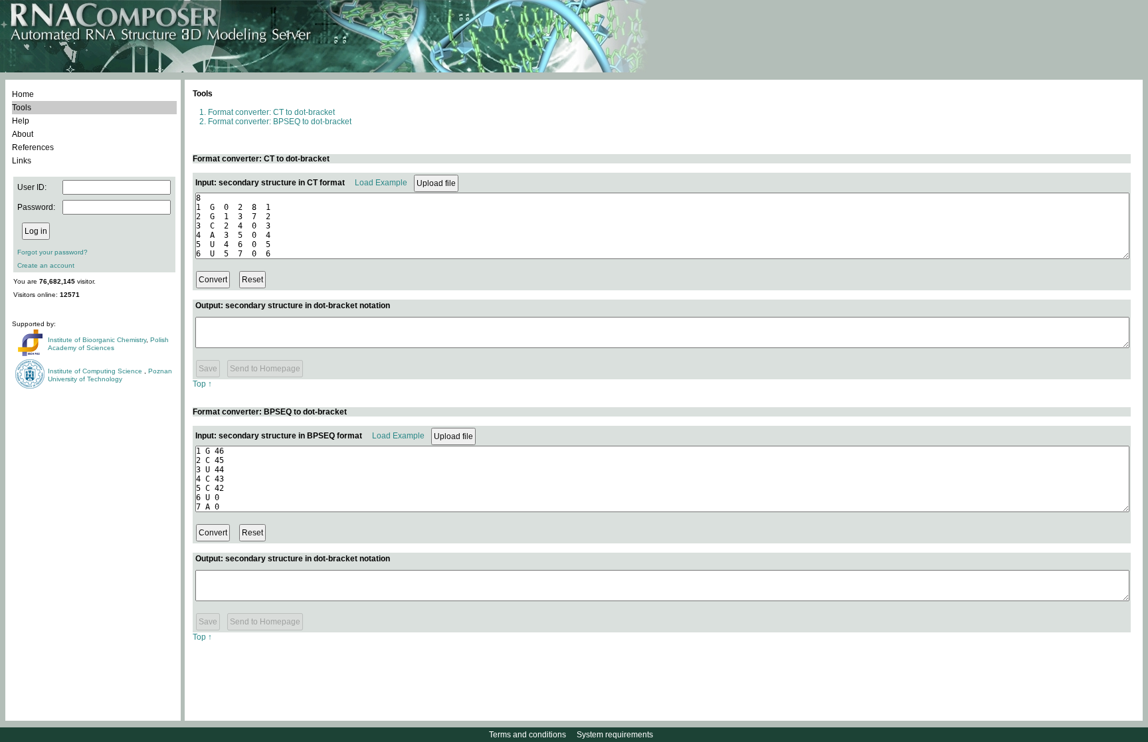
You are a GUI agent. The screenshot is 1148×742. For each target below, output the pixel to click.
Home (23, 94)
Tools (21, 107)
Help (20, 121)
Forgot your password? (52, 252)
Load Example (381, 182)
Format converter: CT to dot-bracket (271, 112)
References (33, 147)
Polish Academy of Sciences (108, 343)
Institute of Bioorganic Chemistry (97, 339)
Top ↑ (202, 384)
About (22, 134)
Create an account (45, 265)
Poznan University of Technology (110, 375)
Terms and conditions (527, 734)
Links (21, 160)
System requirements (615, 734)
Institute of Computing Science (96, 371)
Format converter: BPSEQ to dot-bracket (279, 121)
